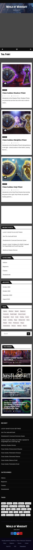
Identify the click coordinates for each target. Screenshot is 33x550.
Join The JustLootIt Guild (10, 236)
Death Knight (13, 314)
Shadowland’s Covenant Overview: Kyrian (14, 240)
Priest (10, 322)
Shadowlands (6, 274)
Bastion (17, 311)
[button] (30, 49)
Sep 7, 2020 (7, 95)
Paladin (5, 322)
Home (4, 543)
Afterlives (11, 311)
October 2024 (6, 287)
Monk (28, 320)
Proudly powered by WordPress (9, 540)
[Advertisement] (16, 30)
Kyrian (4, 320)
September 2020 (7, 295)
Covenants (6, 314)
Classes (5, 270)
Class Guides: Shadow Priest (13, 93)
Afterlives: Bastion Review (10, 250)
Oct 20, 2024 (8, 362)
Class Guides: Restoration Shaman (11, 452)
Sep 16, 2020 (8, 411)
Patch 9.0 (8, 546)
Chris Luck (18, 362)
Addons (5, 262)
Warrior (25, 325)
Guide (16, 317)
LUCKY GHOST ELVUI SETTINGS (12, 232)
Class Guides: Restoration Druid (10, 464)
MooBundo (15, 95)
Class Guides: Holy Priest (12, 187)
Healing (22, 317)
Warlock (19, 325)
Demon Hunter (21, 314)
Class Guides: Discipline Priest (14, 140)
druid (12, 317)
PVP (15, 546)
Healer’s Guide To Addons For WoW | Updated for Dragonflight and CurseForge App (15, 405)
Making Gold (22, 320)
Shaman (14, 325)
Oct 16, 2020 (8, 378)
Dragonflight (6, 317)
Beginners (6, 266)
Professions (16, 322)
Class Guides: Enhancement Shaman (11, 449)
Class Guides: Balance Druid (9, 460)
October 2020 (6, 291)
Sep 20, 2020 (8, 395)
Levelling (10, 320)
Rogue (22, 322)
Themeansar (28, 540)
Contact (26, 543)
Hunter (27, 317)
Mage (15, 320)
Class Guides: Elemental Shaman (10, 456)
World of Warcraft (16, 6)
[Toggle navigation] (16, 49)
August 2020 (6, 299)
